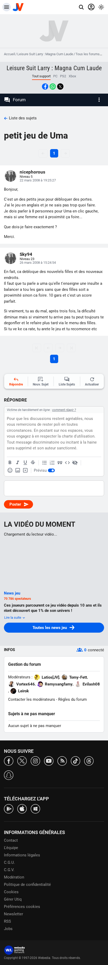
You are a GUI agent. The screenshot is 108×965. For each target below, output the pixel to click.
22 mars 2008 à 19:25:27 (38, 180)
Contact (11, 840)
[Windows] (35, 808)
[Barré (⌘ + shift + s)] (33, 463)
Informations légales (22, 855)
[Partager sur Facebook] (45, 86)
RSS (7, 921)
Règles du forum (72, 699)
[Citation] (60, 463)
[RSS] (62, 760)
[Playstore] (8, 808)
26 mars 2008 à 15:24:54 (38, 263)
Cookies (11, 892)
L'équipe (11, 847)
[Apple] (22, 808)
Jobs (8, 928)
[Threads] (89, 760)
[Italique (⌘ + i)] (17, 463)
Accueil (9, 54)
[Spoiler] (75, 463)
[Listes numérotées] (52, 463)
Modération (14, 877)
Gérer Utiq (13, 899)
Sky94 (26, 254)
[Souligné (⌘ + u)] (25, 463)
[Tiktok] (75, 760)
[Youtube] (48, 760)
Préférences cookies (22, 906)
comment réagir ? (64, 410)
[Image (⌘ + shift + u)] (17, 470)
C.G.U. (9, 862)
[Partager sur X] (60, 86)
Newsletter (13, 914)
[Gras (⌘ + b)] (10, 463)
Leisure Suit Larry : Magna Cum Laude (45, 54)
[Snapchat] (8, 775)
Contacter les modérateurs (31, 699)
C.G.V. (9, 869)
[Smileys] (10, 470)
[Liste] (44, 463)
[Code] (67, 463)
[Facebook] (8, 760)
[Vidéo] (25, 470)
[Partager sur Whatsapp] (53, 86)
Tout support (41, 76)
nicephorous (32, 172)
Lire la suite (13, 617)
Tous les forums (87, 54)
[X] (22, 760)
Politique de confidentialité (27, 884)
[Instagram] (35, 760)
